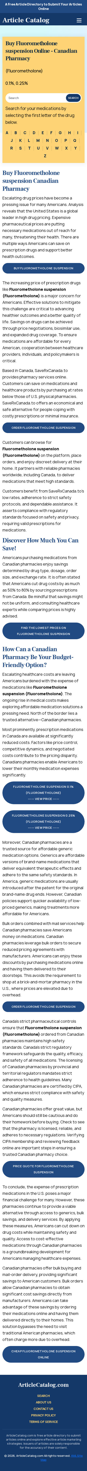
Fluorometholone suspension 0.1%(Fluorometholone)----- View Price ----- (43, 793)
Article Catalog (25, 20)
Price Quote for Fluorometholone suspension (43, 1169)
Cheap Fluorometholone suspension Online (43, 1354)
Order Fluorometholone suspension (44, 428)
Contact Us (43, 1409)
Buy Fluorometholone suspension (43, 268)
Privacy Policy (43, 1415)
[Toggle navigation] (79, 20)
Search (73, 98)
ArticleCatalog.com (43, 1385)
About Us (43, 1402)
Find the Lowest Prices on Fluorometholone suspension (43, 631)
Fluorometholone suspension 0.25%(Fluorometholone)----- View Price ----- (43, 822)
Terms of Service (43, 1422)
